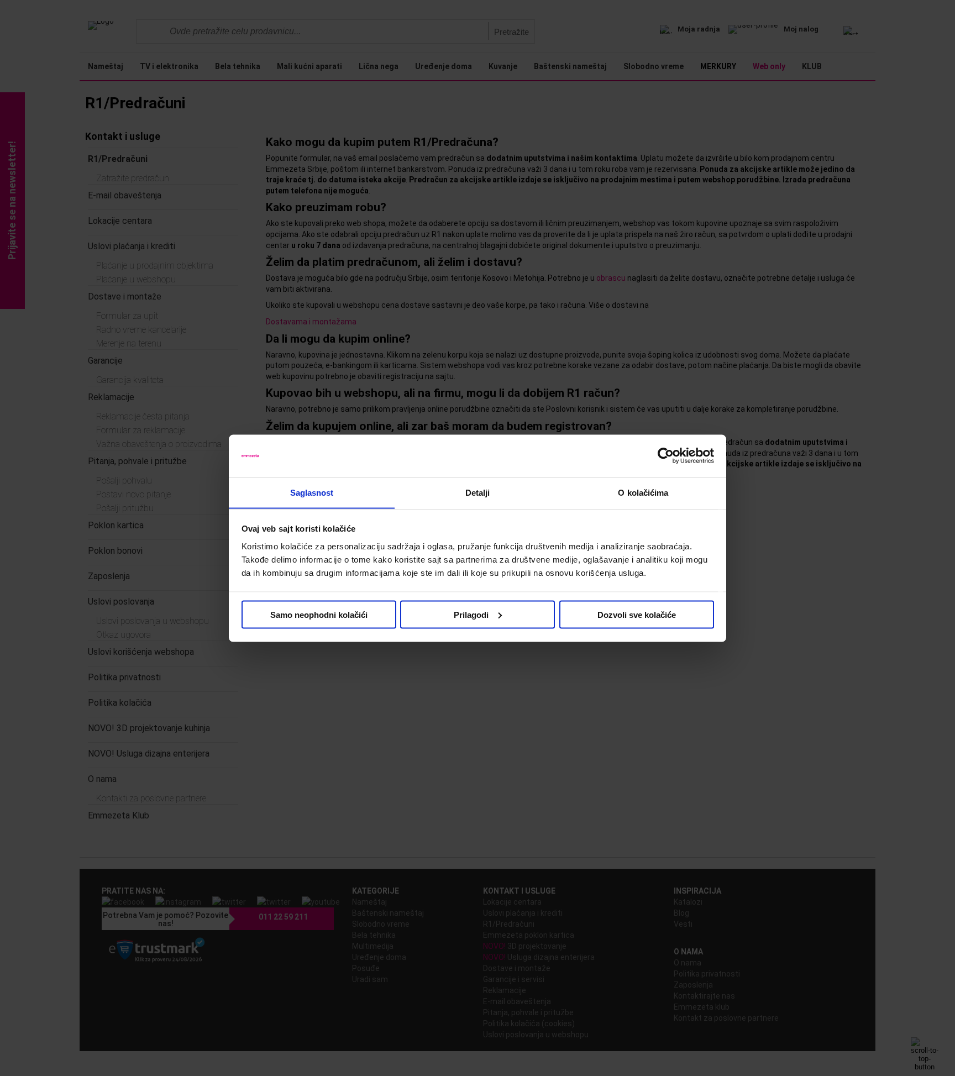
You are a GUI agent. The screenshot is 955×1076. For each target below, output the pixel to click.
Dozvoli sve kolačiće (636, 614)
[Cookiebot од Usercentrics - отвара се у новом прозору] (665, 456)
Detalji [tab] (477, 492)
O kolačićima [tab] (643, 492)
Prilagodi (471, 614)
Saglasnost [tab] (312, 492)
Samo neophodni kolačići (319, 614)
